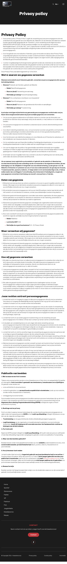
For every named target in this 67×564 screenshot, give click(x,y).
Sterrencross (8, 491)
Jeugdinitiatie (8, 508)
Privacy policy (33, 555)
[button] (57, 4)
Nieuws (6, 515)
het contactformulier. (53, 320)
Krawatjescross (9, 512)
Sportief (6, 488)
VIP (5, 498)
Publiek (6, 495)
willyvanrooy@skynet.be (32, 352)
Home (6, 484)
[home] (7, 4)
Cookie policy (48, 555)
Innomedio (63, 555)
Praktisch (7, 501)
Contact (33, 535)
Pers (5, 505)
